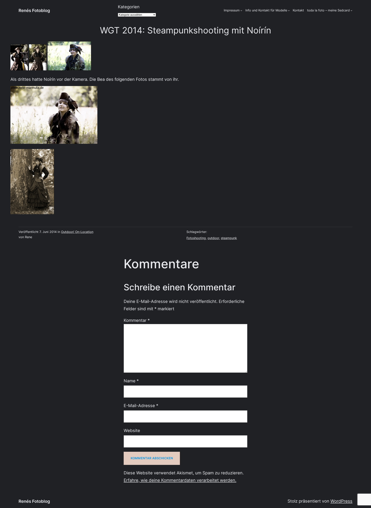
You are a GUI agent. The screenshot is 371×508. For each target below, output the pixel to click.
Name (131, 380)
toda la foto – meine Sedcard (328, 10)
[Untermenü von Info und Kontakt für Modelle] (289, 10)
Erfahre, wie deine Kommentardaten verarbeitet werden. (180, 480)
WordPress (341, 501)
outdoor (213, 238)
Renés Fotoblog (34, 10)
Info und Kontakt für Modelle (266, 10)
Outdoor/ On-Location (77, 232)
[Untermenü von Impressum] (241, 10)
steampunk (229, 238)
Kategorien (129, 6)
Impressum (232, 10)
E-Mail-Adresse (141, 405)
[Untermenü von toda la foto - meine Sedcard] (351, 10)
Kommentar (137, 320)
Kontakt (298, 10)
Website (132, 430)
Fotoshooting (196, 238)
